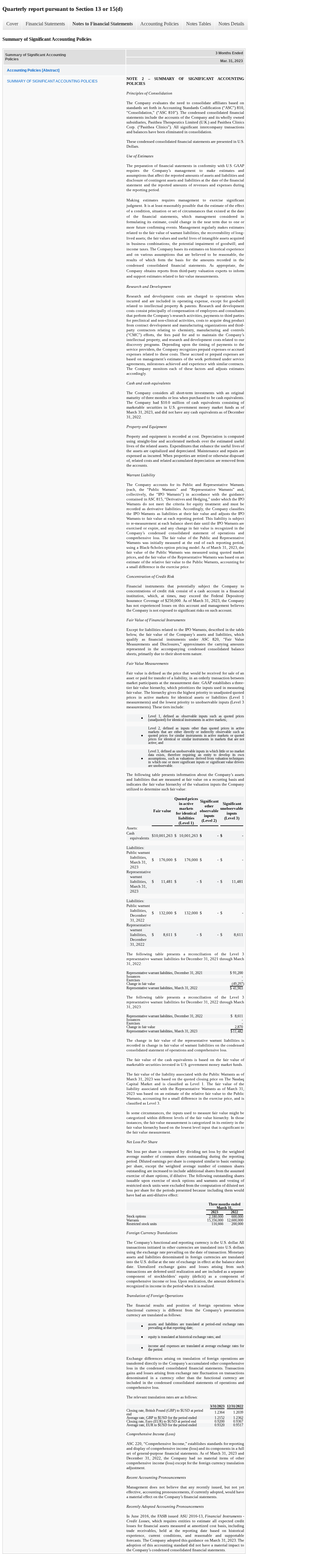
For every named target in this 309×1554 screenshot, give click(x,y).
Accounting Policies (159, 23)
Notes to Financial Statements (102, 23)
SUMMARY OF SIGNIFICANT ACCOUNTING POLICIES (52, 81)
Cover (12, 23)
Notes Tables (198, 23)
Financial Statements (45, 23)
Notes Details (231, 23)
